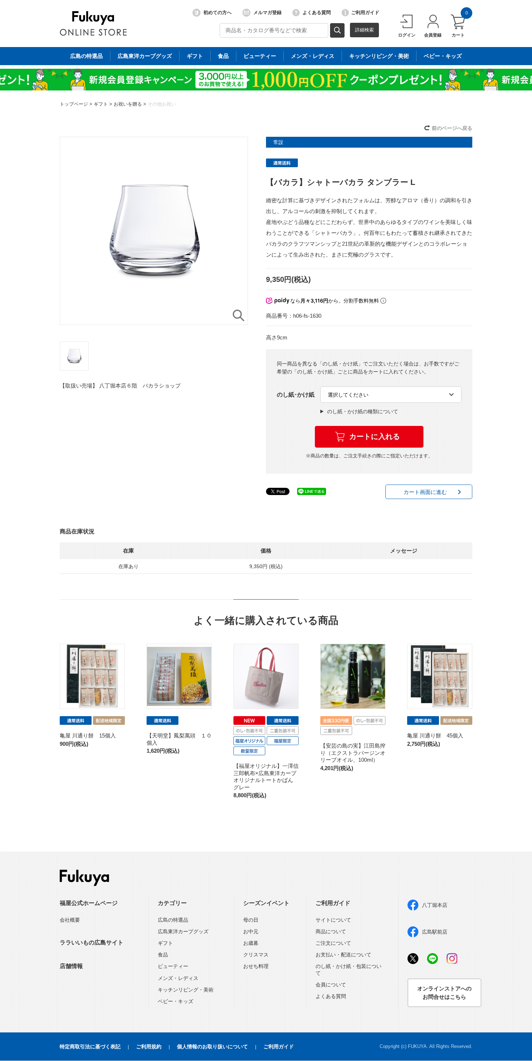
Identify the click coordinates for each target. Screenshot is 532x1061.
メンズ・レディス (312, 56)
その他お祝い (162, 104)
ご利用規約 (148, 1046)
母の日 (250, 920)
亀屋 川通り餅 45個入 (435, 735)
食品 (223, 56)
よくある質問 (317, 12)
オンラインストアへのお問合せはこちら (444, 992)
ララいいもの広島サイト (91, 942)
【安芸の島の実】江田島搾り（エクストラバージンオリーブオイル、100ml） (352, 753)
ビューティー (260, 56)
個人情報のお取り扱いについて (212, 1046)
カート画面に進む (425, 492)
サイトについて (333, 920)
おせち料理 (256, 966)
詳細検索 (364, 30)
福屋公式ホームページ (89, 903)
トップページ (74, 104)
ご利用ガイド (365, 12)
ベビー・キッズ (443, 56)
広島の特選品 (86, 56)
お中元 (250, 931)
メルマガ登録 (267, 12)
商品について (331, 931)
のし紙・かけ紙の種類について (362, 411)
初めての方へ (217, 12)
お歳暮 (250, 943)
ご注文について (333, 943)
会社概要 (70, 920)
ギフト (195, 56)
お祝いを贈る (128, 104)
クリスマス (256, 955)
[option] (154, 231)
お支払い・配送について (343, 955)
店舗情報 (71, 966)
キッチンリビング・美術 (379, 56)
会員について (331, 985)
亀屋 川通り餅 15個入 (88, 735)
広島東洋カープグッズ (145, 56)
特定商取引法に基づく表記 (90, 1046)
